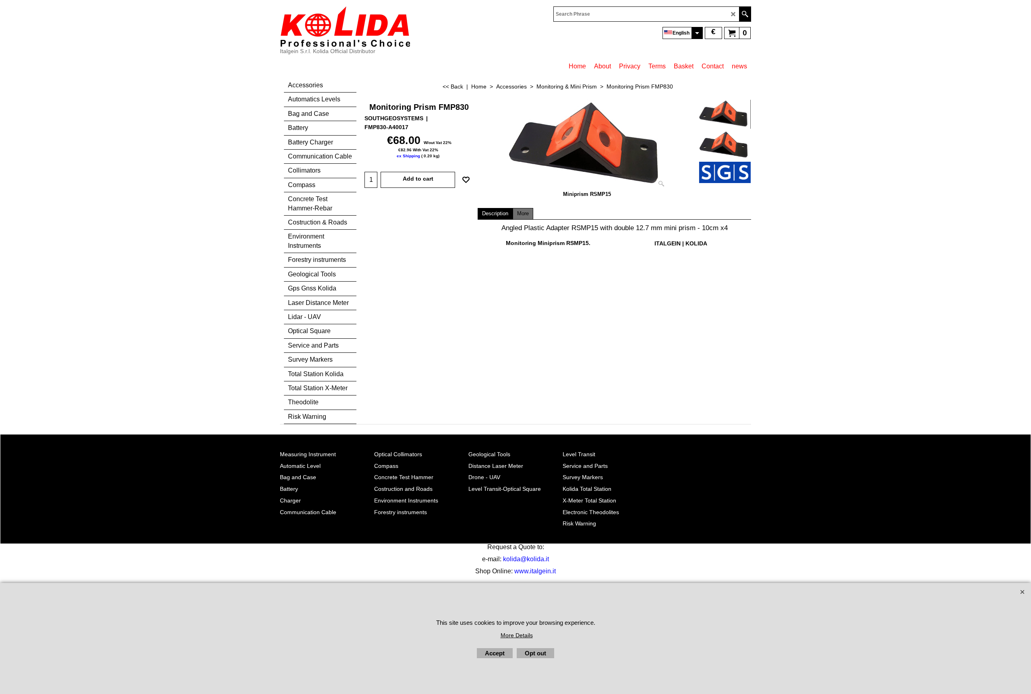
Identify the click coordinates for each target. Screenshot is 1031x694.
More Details (517, 635)
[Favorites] (466, 179)
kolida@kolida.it (526, 559)
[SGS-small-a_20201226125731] (725, 172)
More (523, 213)
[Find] (745, 14)
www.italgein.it (535, 571)
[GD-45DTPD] (725, 145)
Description (495, 213)
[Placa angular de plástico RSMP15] (587, 145)
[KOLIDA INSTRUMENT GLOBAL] (345, 26)
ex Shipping (408, 156)
